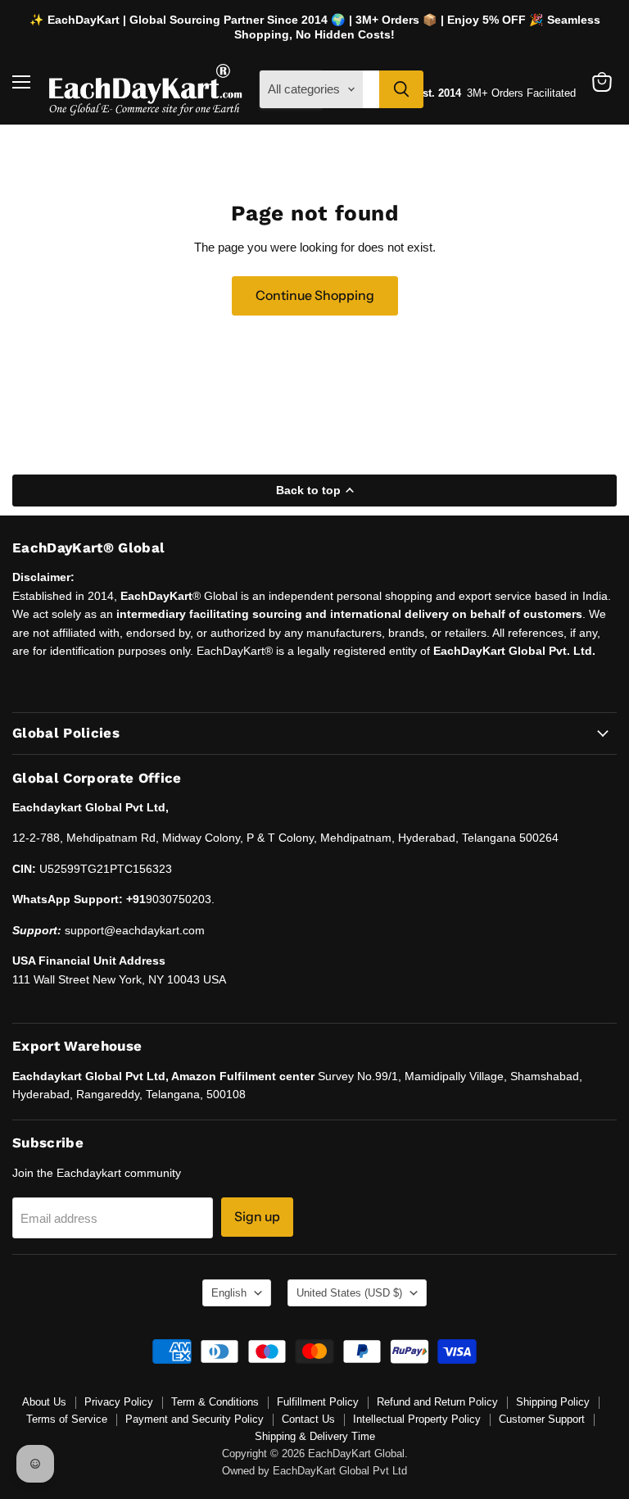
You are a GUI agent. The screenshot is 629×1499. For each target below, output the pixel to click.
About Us (44, 1402)
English (229, 1293)
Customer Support (542, 1419)
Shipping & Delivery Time (315, 1436)
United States (349, 1293)
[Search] (401, 89)
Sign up (257, 1216)
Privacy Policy (118, 1402)
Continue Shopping (315, 295)
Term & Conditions (215, 1402)
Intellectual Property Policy (417, 1419)
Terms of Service (66, 1419)
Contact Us (308, 1419)
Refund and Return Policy (437, 1402)
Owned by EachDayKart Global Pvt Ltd (314, 1471)
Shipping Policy (553, 1402)
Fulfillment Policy (318, 1402)
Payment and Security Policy (194, 1419)
